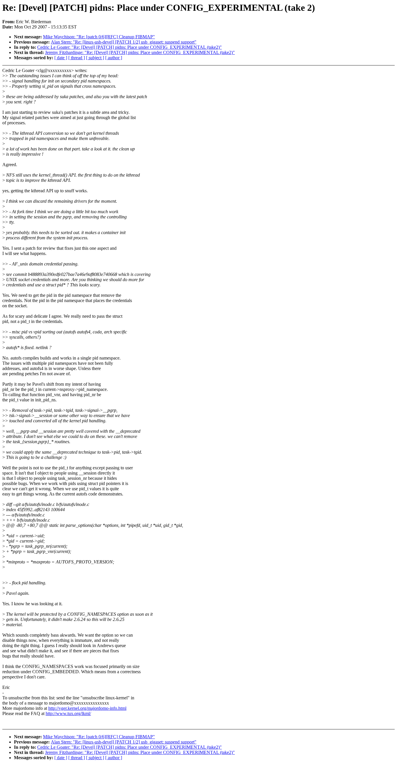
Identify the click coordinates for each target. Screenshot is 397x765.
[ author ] (113, 57)
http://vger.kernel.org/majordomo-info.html (87, 708)
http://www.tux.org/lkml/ (68, 713)
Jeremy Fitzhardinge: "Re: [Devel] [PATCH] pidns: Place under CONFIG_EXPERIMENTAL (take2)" (140, 52)
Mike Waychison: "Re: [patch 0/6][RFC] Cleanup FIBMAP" (99, 36)
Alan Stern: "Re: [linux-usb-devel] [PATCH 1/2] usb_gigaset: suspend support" (123, 41)
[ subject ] (95, 57)
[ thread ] (76, 57)
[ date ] (60, 57)
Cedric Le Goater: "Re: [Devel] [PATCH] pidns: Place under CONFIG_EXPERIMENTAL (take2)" (129, 47)
